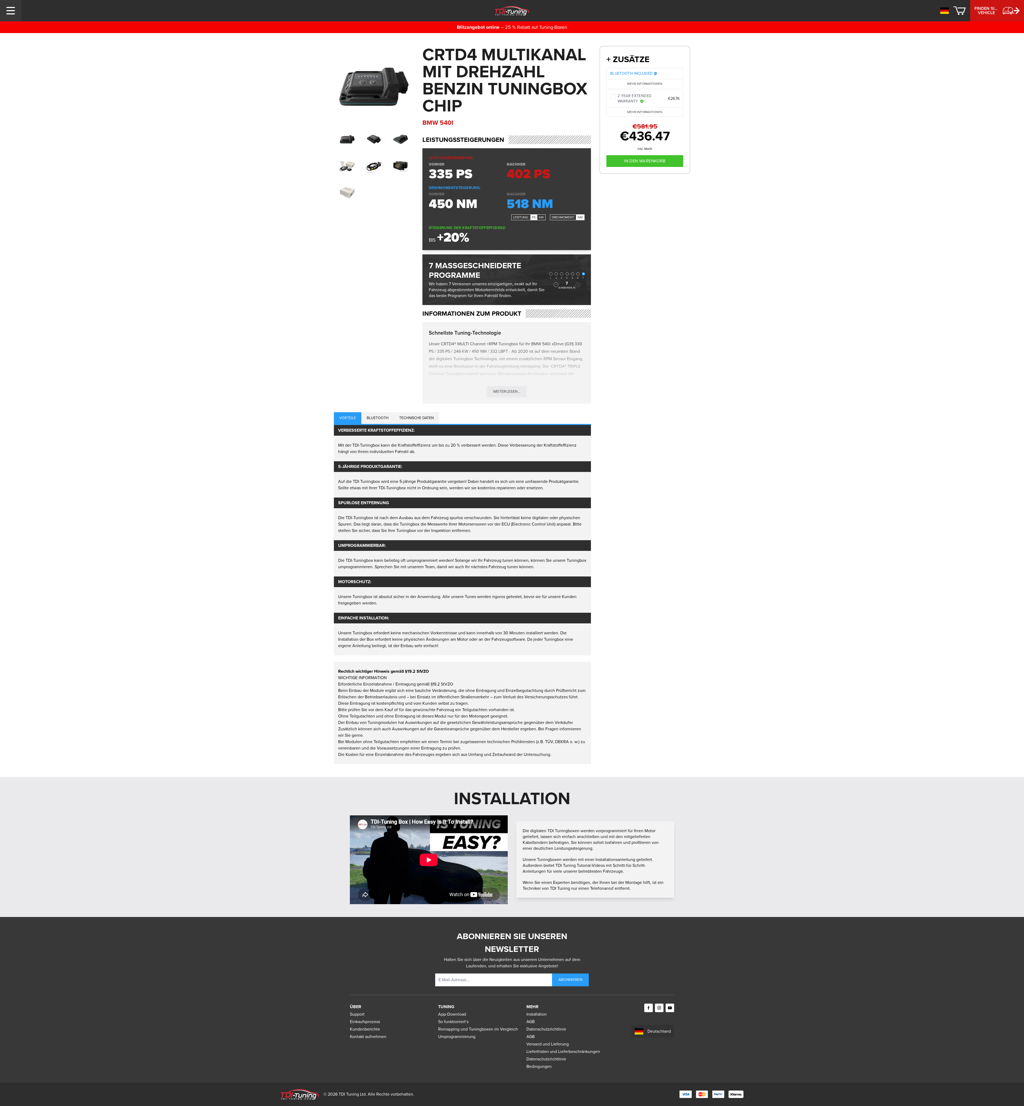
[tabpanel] (462, 540)
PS (534, 217)
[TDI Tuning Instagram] (659, 1008)
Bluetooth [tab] (378, 418)
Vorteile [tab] (347, 418)
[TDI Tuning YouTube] (670, 1008)
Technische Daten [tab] (416, 418)
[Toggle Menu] (10, 10)
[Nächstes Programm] (577, 284)
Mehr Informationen (644, 83)
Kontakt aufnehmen (368, 1036)
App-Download (452, 1014)
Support (357, 1014)
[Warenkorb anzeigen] (959, 10)
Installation (536, 1014)
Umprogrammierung (456, 1036)
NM (580, 217)
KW (541, 217)
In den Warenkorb (644, 161)
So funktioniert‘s (453, 1022)
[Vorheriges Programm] (556, 284)
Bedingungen (539, 1066)
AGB (530, 1022)
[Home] (512, 10)
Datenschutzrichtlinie (546, 1029)
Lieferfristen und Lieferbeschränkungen (563, 1051)
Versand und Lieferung (547, 1044)
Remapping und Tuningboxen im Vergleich (478, 1029)
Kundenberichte (365, 1029)
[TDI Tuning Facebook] (648, 1008)
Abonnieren (570, 980)
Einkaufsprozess (365, 1022)
